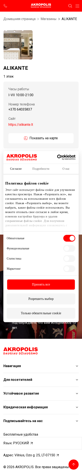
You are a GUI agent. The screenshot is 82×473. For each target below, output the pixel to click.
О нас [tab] (66, 168)
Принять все (41, 284)
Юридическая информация (25, 407)
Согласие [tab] (16, 168)
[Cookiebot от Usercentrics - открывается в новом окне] (63, 157)
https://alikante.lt (20, 125)
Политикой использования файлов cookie (43, 229)
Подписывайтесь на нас (23, 421)
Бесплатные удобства (20, 434)
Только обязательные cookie (41, 313)
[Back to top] (74, 464)
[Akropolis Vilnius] (41, 5)
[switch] (69, 248)
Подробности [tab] (40, 168)
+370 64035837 (20, 109)
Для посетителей (17, 380)
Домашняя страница (19, 19)
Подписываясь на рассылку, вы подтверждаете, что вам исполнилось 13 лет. (44, 323)
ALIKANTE (69, 19)
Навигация (12, 366)
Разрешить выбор (41, 299)
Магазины (49, 19)
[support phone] (5, 6)
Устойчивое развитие (21, 393)
